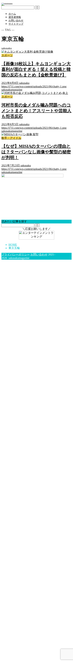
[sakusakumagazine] (7, 3)
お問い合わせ (16, 20)
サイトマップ (16, 24)
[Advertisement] (36, 504)
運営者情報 (15, 17)
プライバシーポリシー (15, 254)
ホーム (12, 13)
